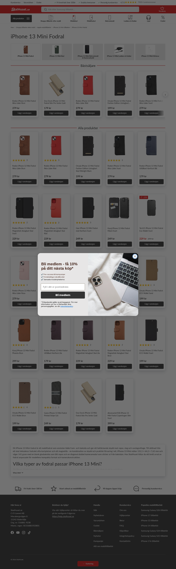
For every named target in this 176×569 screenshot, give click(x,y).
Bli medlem (63, 295)
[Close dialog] (135, 256)
